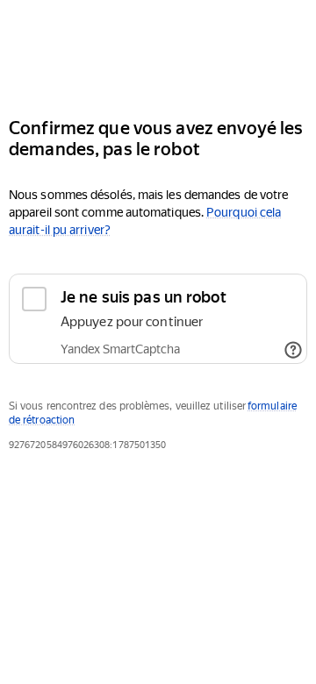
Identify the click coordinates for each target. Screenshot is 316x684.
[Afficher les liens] (293, 350)
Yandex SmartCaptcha (120, 349)
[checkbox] (158, 319)
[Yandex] (158, 51)
